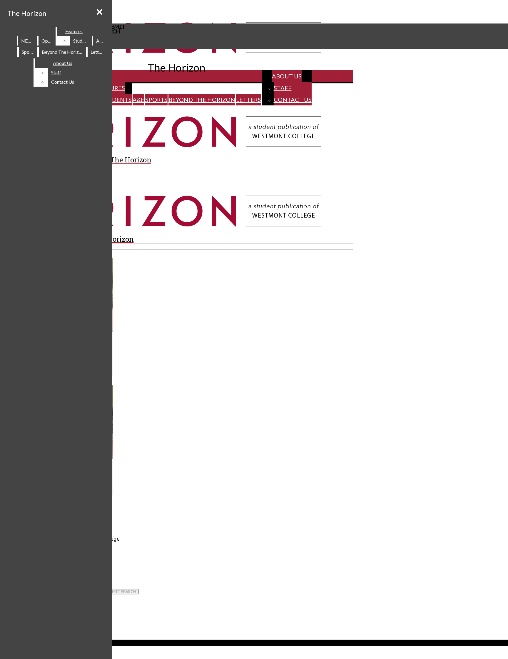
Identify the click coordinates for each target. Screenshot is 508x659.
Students (116, 99)
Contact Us (293, 99)
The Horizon (26, 13)
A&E (138, 99)
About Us (287, 76)
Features (74, 31)
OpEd (47, 40)
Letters (248, 99)
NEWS (28, 40)
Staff (283, 87)
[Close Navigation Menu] (99, 11)
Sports (156, 99)
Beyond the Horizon (201, 99)
